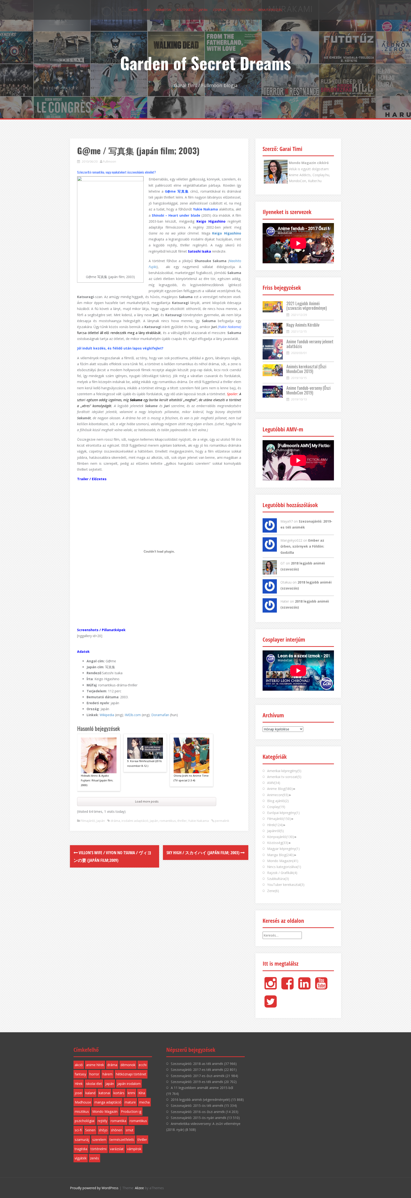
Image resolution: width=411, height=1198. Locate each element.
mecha (144, 1102)
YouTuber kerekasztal (285, 884)
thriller (182, 821)
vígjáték (81, 1158)
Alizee (139, 1188)
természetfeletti (122, 1139)
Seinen (90, 1130)
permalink (221, 821)
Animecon (163, 10)
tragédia (81, 1149)
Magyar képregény (283, 848)
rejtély (102, 1120)
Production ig (131, 1111)
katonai (104, 1093)
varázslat (117, 1149)
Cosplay (219, 10)
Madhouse (83, 1102)
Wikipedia (107, 715)
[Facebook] (287, 987)
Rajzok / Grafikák (282, 872)
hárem (108, 1074)
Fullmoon (109, 161)
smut (129, 1130)
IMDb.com (133, 715)
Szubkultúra (242, 10)
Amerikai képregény (284, 771)
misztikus (82, 1111)
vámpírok (134, 1149)
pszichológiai (84, 1120)
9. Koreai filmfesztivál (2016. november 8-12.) (144, 763)
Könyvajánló (280, 836)
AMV (146, 10)
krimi (131, 1093)
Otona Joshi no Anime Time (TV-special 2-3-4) (191, 778)
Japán (203, 10)
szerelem (99, 1139)
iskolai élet (94, 1083)
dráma (115, 821)
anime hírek (95, 1065)
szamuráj (82, 1139)
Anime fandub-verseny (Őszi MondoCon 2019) (308, 390)
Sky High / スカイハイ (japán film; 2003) (203, 852)
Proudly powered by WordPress (94, 1188)
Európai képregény (283, 812)
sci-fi (78, 1130)
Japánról (275, 831)
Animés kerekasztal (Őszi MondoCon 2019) (306, 368)
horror (94, 1074)
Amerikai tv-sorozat (284, 776)
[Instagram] (270, 987)
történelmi (99, 1149)
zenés (94, 1158)
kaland (90, 1093)
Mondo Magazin (282, 861)
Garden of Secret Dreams (205, 62)
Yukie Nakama (198, 821)
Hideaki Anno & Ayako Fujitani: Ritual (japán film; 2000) (97, 780)
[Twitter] (270, 1005)
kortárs (118, 1093)
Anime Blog (280, 788)
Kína (141, 1093)
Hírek (275, 825)
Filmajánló (88, 821)
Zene (273, 891)
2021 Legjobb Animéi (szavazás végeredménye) (306, 305)
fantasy (80, 1074)
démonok (128, 1065)
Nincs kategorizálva (284, 866)
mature (130, 1102)
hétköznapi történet (131, 1074)
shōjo (103, 1130)
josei (78, 1093)
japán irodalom (129, 1083)
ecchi (143, 1065)
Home (133, 10)
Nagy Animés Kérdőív (302, 325)
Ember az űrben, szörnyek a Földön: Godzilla (302, 546)
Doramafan (160, 715)
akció (79, 1065)
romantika (118, 1120)
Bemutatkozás (270, 10)
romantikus (168, 821)
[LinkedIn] (304, 987)
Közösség (185, 10)
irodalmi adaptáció (135, 821)
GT (282, 563)
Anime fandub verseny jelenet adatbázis (309, 343)
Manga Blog (280, 855)
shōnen (116, 1130)
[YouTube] (321, 987)
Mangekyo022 (291, 540)
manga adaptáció (107, 1102)
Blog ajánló (278, 801)
